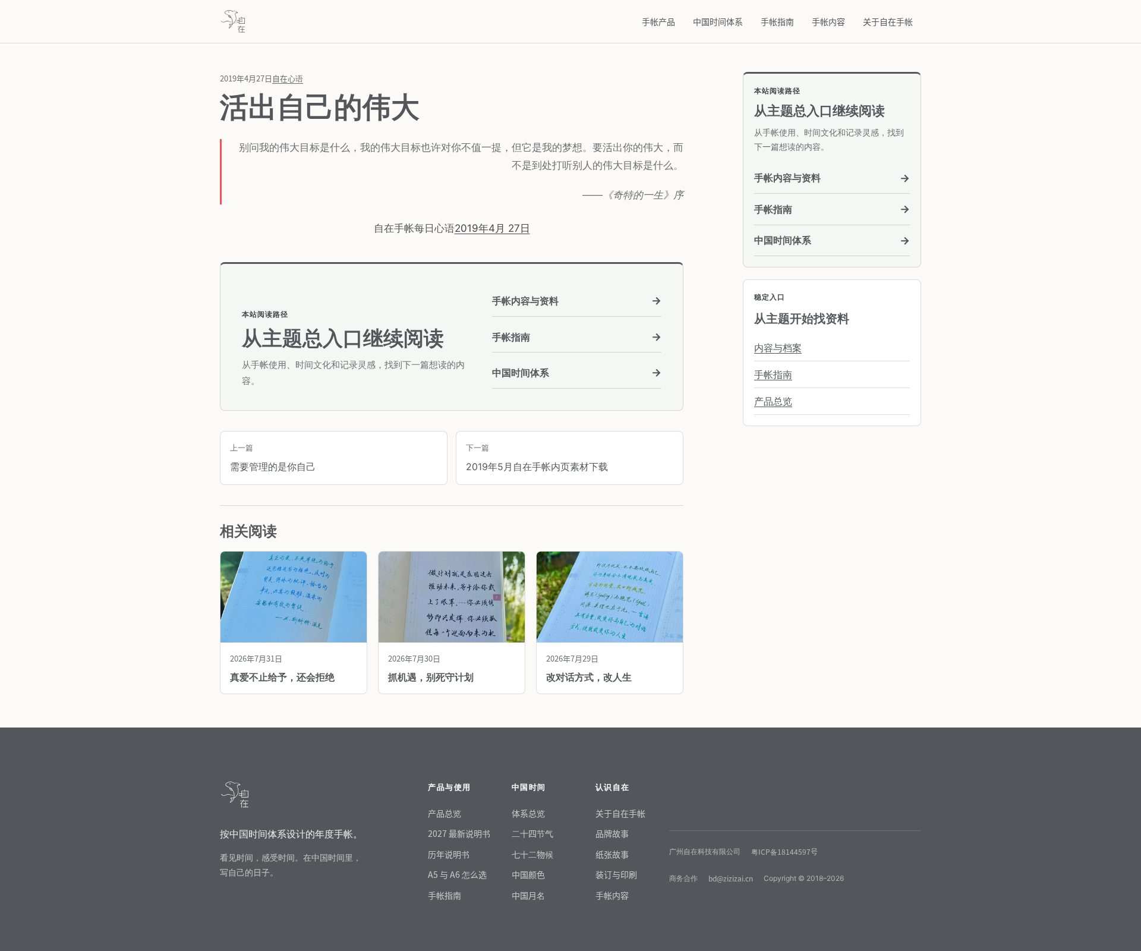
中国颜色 (528, 874)
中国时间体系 (718, 21)
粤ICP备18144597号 (784, 851)
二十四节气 (532, 833)
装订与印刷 (616, 874)
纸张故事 (612, 854)
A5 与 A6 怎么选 (457, 874)
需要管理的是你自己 (273, 458)
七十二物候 (532, 854)
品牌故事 (612, 833)
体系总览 (528, 813)
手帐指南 (777, 21)
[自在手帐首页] (233, 21)
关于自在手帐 (888, 21)
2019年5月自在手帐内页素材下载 (537, 458)
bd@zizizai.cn (730, 878)
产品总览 (773, 401)
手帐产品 (658, 21)
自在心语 (287, 78)
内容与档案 (778, 348)
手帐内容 (828, 21)
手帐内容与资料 (576, 300)
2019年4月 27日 (492, 228)
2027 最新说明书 (459, 833)
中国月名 (528, 895)
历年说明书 (448, 854)
